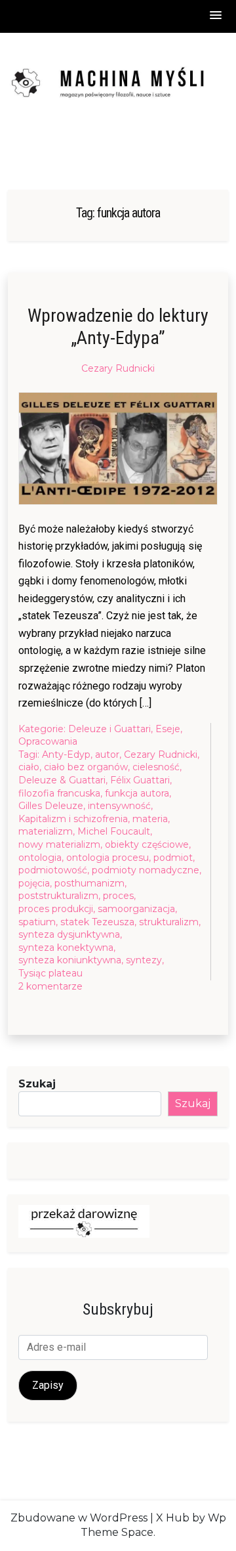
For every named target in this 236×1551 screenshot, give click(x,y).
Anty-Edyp (66, 754)
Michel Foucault (113, 831)
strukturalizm (169, 922)
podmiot (173, 857)
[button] (216, 16)
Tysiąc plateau (50, 973)
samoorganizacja (136, 909)
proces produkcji (55, 909)
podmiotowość (52, 870)
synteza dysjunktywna (69, 934)
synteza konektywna (65, 947)
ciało (28, 767)
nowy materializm (59, 844)
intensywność (119, 806)
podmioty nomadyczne (145, 870)
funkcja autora (137, 793)
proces (118, 896)
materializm (45, 831)
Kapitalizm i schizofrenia (73, 819)
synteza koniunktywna (69, 960)
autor (107, 754)
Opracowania (47, 741)
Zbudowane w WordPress (79, 1518)
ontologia (40, 857)
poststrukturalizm (58, 896)
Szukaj (37, 1084)
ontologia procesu (107, 857)
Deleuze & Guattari (62, 780)
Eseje (167, 729)
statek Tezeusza (97, 922)
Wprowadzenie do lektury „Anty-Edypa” (118, 327)
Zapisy (48, 1385)
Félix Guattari (140, 780)
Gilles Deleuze (50, 806)
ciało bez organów (86, 767)
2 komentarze (50, 987)
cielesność (156, 767)
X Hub (172, 1518)
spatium (37, 922)
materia (150, 819)
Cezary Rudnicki (118, 368)
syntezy (144, 960)
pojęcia (34, 883)
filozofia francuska (59, 793)
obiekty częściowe (147, 844)
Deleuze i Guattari (109, 729)
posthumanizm (89, 883)
